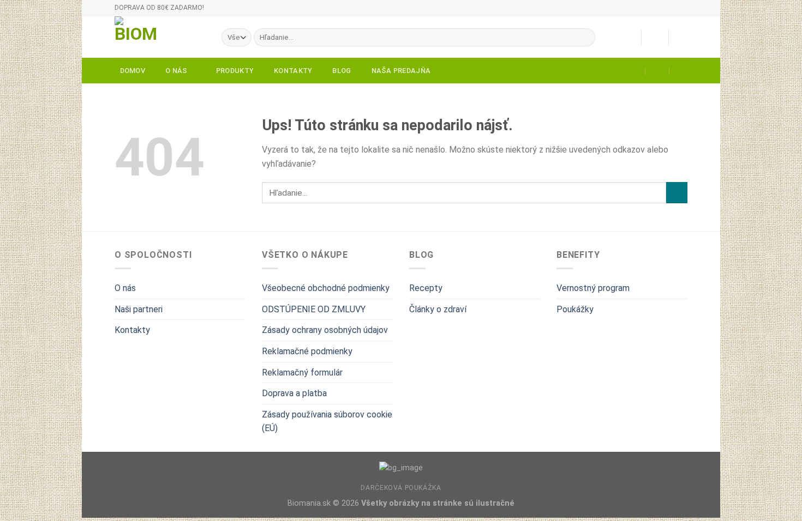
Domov (132, 70)
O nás (176, 70)
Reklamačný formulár (302, 372)
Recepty (425, 288)
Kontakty (293, 70)
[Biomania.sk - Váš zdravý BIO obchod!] (160, 37)
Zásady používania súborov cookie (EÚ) (327, 421)
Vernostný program (593, 288)
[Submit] (585, 37)
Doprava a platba (294, 393)
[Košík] (682, 38)
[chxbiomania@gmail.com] (633, 71)
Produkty (235, 70)
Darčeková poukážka (401, 488)
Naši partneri (139, 309)
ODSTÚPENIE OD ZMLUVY (314, 309)
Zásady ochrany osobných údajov (325, 330)
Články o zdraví (437, 309)
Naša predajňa (401, 70)
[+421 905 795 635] (681, 71)
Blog (341, 70)
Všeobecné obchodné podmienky (326, 288)
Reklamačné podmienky (307, 351)
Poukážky (575, 309)
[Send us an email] (693, 12)
